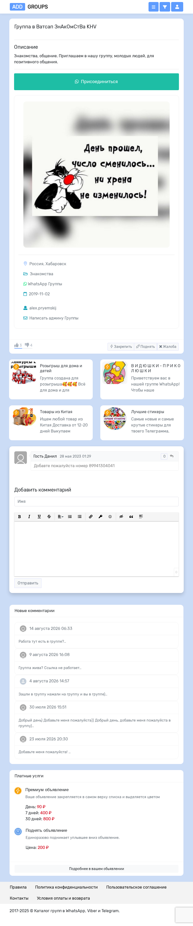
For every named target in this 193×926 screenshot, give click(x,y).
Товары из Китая (56, 411)
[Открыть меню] (154, 7)
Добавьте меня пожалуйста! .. (45, 752)
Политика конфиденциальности (66, 887)
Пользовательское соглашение (136, 887)
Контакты (19, 898)
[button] (165, 7)
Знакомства (41, 273)
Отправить (28, 583)
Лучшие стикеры (147, 411)
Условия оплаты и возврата (63, 898)
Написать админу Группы (53, 318)
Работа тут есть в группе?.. (42, 641)
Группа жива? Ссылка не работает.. (50, 668)
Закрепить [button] (122, 347)
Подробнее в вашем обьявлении (96, 869)
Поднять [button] (147, 347)
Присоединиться (99, 81)
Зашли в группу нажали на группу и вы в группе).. (63, 694)
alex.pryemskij (42, 308)
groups (30, 7)
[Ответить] (171, 456)
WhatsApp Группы (45, 284)
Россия (36, 263)
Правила (18, 887)
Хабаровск (55, 263)
